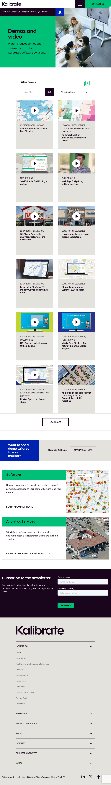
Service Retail (22, 675)
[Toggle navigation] (80, 4)
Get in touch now (83, 450)
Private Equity (22, 698)
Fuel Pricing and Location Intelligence (32, 664)
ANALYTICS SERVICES (26, 724)
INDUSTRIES (21, 646)
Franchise (20, 704)
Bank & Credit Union (25, 692)
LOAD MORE (55, 422)
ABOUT (19, 733)
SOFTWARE (21, 714)
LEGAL (19, 763)
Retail (18, 653)
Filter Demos (28, 82)
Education (20, 687)
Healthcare (21, 681)
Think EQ (61, 777)
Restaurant (21, 658)
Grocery (19, 670)
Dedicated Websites (26, 753)
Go (49, 92)
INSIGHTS (20, 743)
